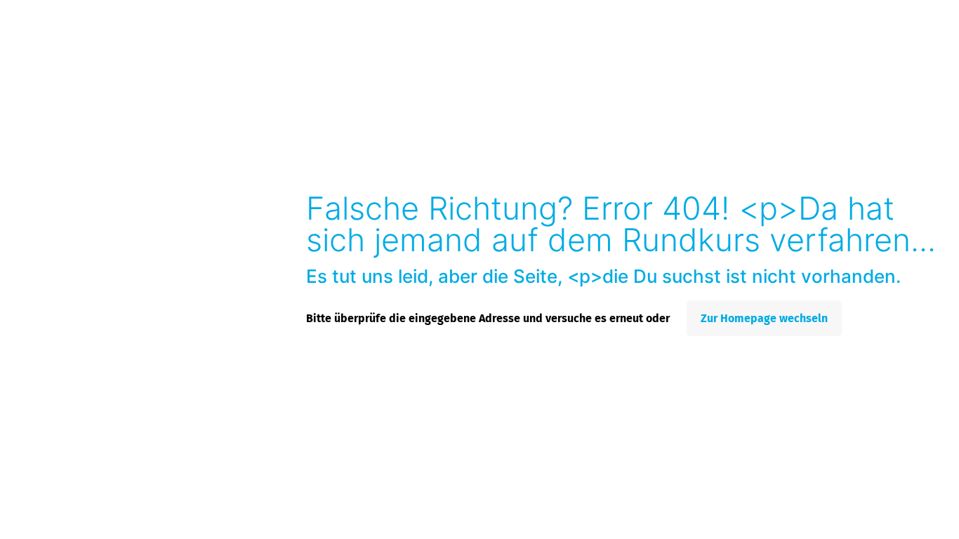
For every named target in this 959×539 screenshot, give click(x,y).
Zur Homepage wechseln (764, 318)
